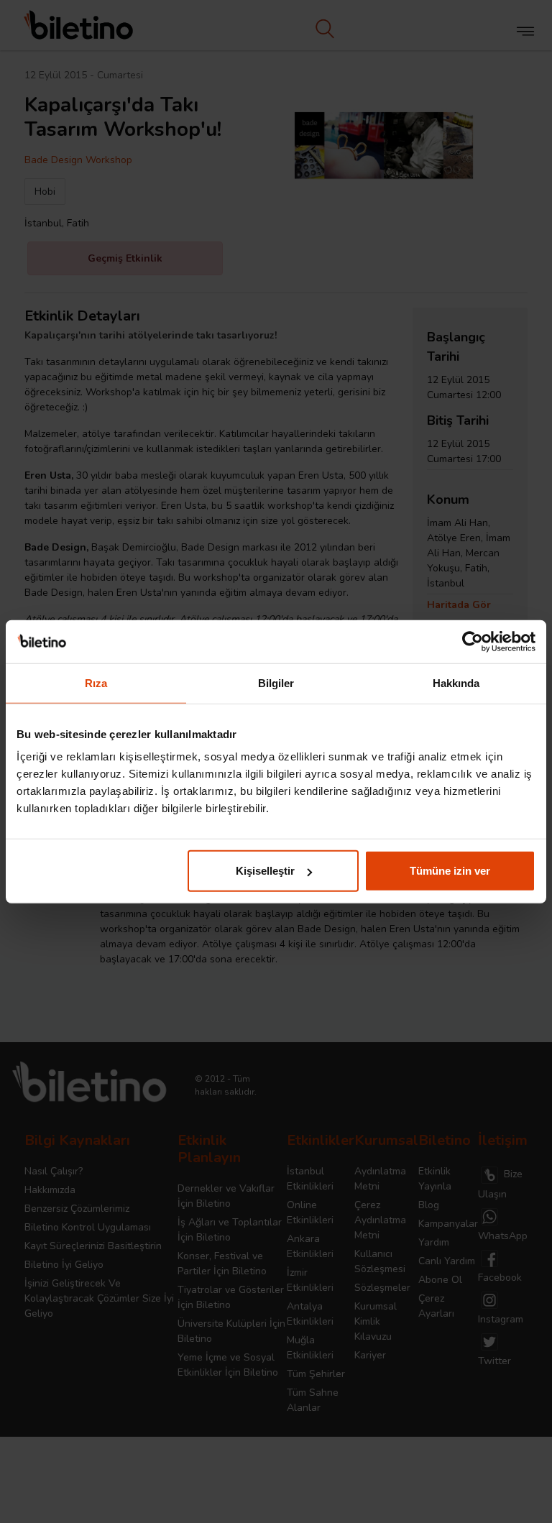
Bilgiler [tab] (276, 682)
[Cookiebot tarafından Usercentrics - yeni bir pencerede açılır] (472, 641)
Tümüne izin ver (450, 871)
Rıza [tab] (96, 682)
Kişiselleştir (265, 871)
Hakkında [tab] (456, 682)
